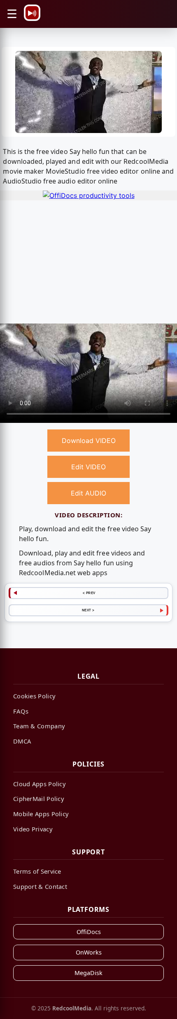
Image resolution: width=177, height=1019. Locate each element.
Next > (88, 610)
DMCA (22, 741)
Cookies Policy (34, 696)
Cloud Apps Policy (39, 784)
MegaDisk (88, 973)
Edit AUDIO (88, 493)
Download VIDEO (89, 440)
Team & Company (39, 726)
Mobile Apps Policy (41, 814)
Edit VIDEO (88, 467)
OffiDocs (89, 932)
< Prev (89, 593)
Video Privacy (33, 829)
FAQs (20, 711)
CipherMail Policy (38, 798)
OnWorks (89, 952)
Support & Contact (40, 886)
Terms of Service (37, 871)
